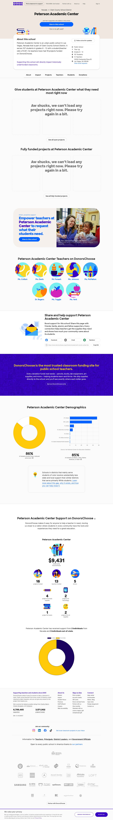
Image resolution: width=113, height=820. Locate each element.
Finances (60, 702)
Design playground (92, 704)
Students (71, 75)
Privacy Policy (38, 818)
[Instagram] (33, 730)
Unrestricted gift (77, 712)
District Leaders (61, 739)
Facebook (54, 340)
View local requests (80, 63)
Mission (60, 695)
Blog (93, 699)
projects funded (40, 710)
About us (76, 3)
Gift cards (75, 699)
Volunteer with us (77, 708)
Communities (91, 697)
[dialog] (56, 814)
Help (84, 3)
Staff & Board (62, 704)
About (28, 75)
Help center (90, 695)
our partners (77, 744)
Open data (90, 702)
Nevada (44, 10)
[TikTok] (50, 730)
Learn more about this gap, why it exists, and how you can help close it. (60, 483)
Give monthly (76, 706)
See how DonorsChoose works (56, 384)
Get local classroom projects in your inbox (70, 730)
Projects (48, 75)
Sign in (98, 3)
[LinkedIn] (39, 730)
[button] (72, 345)
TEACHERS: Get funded (53, 3)
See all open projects (56, 140)
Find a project (77, 695)
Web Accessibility (63, 708)
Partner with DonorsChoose (56, 803)
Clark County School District (61, 10)
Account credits (77, 697)
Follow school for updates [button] (84, 40)
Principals (48, 739)
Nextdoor (92, 340)
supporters (18, 710)
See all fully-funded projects (56, 196)
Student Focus (62, 699)
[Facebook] (45, 730)
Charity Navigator (18, 706)
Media (89, 699)
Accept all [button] (101, 814)
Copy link (96, 345)
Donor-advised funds (79, 702)
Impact (38, 75)
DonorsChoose (18, 3)
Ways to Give (77, 693)
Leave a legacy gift (78, 710)
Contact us (90, 706)
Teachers (59, 75)
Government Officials (81, 739)
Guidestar (29, 706)
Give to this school (56, 24)
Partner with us (66, 3)
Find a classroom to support (34, 4)
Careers (60, 706)
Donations (83, 75)
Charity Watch (45, 704)
